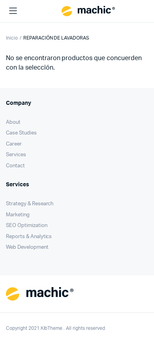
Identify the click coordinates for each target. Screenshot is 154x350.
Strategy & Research (29, 203)
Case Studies (21, 133)
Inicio (12, 38)
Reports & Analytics (29, 236)
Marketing (18, 215)
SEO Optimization (26, 225)
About (13, 122)
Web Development (27, 247)
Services (16, 154)
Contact (15, 165)
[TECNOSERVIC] (88, 11)
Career (14, 144)
